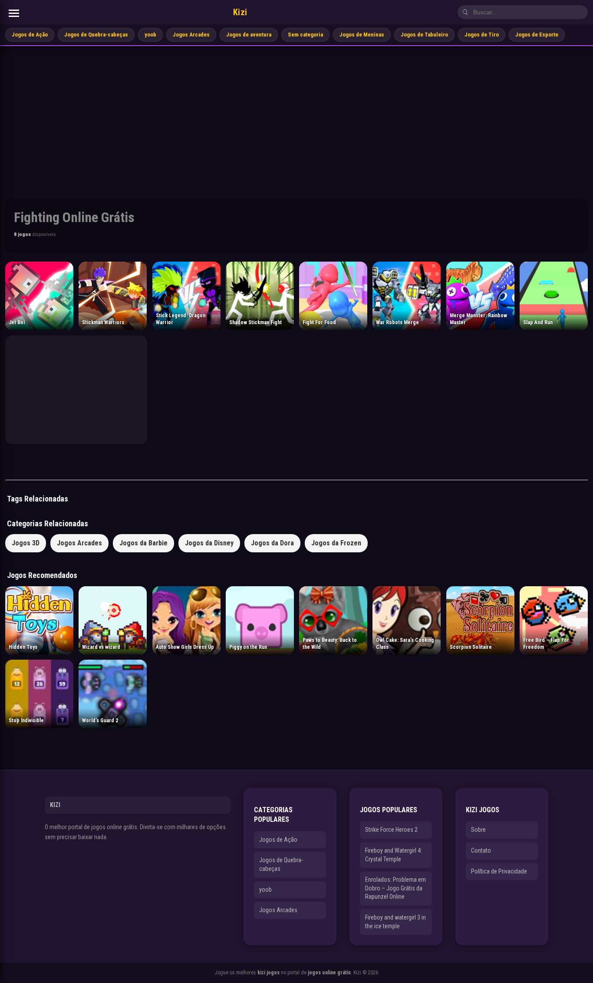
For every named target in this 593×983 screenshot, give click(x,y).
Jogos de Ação (30, 34)
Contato (481, 850)
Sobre (478, 829)
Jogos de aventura (248, 34)
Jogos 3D (26, 543)
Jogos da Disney (209, 543)
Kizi (240, 12)
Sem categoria (305, 34)
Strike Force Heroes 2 (391, 829)
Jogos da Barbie (143, 543)
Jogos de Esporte (536, 34)
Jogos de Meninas (361, 34)
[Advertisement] (296, 111)
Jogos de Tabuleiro (424, 34)
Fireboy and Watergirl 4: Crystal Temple (393, 855)
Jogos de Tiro (482, 34)
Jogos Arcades (191, 34)
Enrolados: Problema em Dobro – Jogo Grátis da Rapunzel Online (395, 888)
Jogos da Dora (272, 543)
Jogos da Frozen (336, 543)
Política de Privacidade (499, 871)
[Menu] (14, 13)
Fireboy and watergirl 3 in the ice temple (395, 922)
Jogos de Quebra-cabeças (96, 34)
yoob (150, 34)
